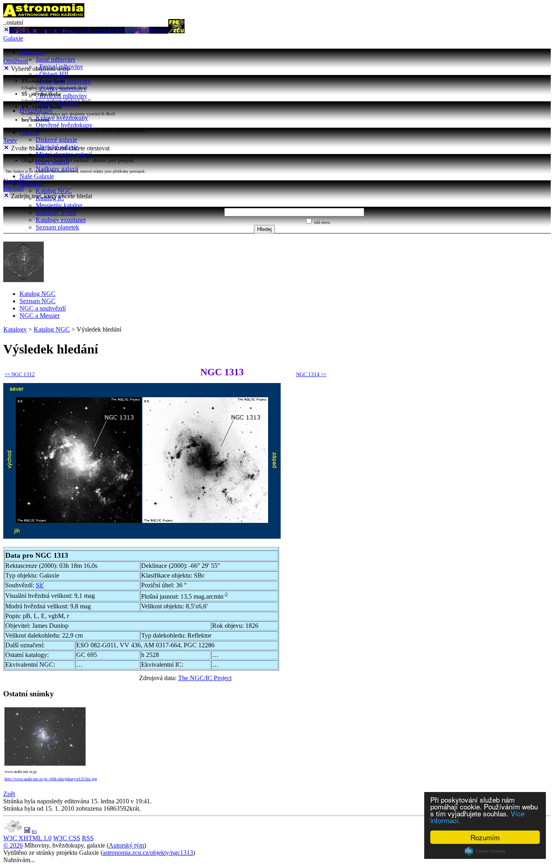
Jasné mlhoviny (55, 59)
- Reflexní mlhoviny (61, 95)
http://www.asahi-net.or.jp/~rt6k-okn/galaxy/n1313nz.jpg (50, 779)
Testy (10, 140)
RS (34, 831)
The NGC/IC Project (205, 677)
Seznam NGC (37, 301)
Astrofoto (137, 30)
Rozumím (485, 837)
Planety (158, 30)
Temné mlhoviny (57, 103)
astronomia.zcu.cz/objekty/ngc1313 (148, 852)
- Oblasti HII (52, 74)
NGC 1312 (19, 374)
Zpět (9, 793)
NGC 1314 (311, 374)
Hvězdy (19, 30)
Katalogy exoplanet (61, 219)
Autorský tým (126, 845)
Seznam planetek (57, 227)
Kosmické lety (106, 30)
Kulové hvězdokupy (62, 117)
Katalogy (76, 30)
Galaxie (13, 38)
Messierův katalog (59, 205)
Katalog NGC (54, 190)
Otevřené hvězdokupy (64, 125)
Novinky (14, 181)
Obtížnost (15, 61)
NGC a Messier (39, 315)
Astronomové (47, 30)
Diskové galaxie (56, 139)
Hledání (13, 188)
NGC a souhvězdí (42, 308)
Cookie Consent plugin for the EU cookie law (485, 851)
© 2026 (13, 845)
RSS (88, 838)
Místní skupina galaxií (64, 154)
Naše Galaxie (36, 176)
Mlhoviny (32, 52)
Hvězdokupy (36, 110)
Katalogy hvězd (56, 212)
